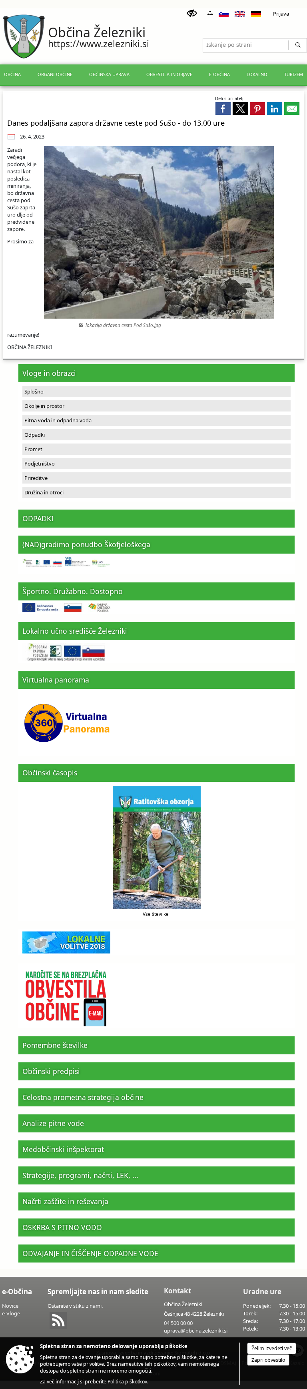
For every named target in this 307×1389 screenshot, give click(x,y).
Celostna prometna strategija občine (83, 1097)
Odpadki (34, 434)
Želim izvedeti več (271, 1348)
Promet (33, 449)
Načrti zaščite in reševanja (65, 1201)
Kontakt (177, 1291)
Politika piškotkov (127, 1381)
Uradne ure (262, 1291)
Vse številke (156, 914)
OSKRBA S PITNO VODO (62, 1227)
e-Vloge (11, 1313)
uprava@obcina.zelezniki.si (195, 1330)
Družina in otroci (44, 492)
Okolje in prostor (44, 405)
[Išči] (298, 45)
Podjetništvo (39, 463)
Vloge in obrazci (49, 373)
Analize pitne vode (53, 1123)
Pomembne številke (55, 1045)
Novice (10, 1305)
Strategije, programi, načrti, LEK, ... (80, 1175)
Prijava (281, 13)
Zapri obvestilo (268, 1360)
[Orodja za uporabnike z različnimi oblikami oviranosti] (192, 14)
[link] (223, 108)
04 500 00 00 (178, 1323)
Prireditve (36, 478)
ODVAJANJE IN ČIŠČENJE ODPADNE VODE (90, 1253)
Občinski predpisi (51, 1071)
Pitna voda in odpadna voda (58, 420)
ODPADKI (38, 518)
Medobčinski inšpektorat (63, 1149)
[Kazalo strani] (210, 13)
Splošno (34, 391)
